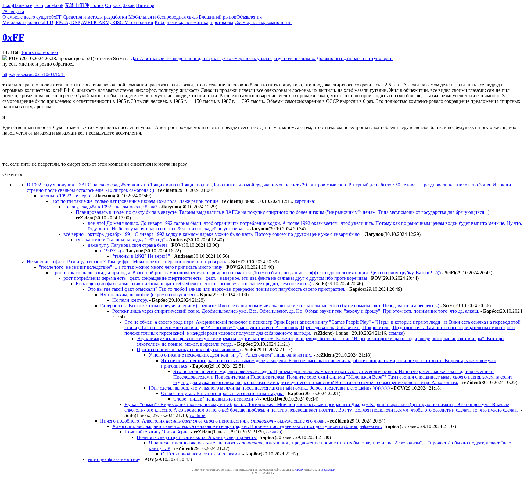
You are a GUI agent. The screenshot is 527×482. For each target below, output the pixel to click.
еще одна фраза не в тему (114, 459)
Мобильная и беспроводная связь (163, 17)
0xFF (56, 17)
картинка (304, 201)
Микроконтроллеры (23, 22)
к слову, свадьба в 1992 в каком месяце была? (110, 206)
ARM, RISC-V (113, 22)
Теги (38, 5)
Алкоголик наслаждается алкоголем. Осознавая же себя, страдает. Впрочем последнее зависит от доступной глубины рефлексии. (247, 426)
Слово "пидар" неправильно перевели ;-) (216, 398)
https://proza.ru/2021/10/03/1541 (33, 74)
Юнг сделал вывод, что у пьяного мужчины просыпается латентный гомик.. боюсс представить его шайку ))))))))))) (269, 387)
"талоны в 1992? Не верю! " (141, 256)
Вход (7, 5)
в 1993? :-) (110, 250)
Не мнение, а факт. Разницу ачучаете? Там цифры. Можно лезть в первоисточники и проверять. (127, 261)
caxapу (299, 469)
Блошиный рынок (217, 17)
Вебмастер (328, 469)
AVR (86, 22)
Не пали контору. (130, 300)
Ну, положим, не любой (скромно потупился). (148, 294)
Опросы (113, 5)
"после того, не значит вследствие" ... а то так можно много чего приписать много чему (130, 267)
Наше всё (22, 5)
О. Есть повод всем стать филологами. (201, 453)
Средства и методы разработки (95, 17)
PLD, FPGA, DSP (62, 22)
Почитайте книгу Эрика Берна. (157, 431)
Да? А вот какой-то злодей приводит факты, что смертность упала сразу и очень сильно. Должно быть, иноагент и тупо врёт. (262, 58)
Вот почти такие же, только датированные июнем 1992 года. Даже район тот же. (135, 201)
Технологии (140, 22)
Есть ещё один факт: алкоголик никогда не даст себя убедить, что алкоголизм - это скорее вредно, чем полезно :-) (193, 283)
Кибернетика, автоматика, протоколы (194, 22)
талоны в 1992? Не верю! (65, 195)
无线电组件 (77, 5)
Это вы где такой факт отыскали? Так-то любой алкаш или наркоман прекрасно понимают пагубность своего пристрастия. (216, 289)
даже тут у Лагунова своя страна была (127, 245)
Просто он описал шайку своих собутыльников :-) (189, 349)
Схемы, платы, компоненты (263, 22)
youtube (197, 415)
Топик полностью (39, 52)
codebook (54, 5)
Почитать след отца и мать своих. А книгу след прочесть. (197, 437)
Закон (129, 5)
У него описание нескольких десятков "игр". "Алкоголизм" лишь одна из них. (230, 355)
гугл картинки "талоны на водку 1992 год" (120, 239)
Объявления (249, 17)
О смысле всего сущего (26, 17)
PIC (95, 22)
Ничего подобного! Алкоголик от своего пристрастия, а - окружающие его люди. (213, 420)
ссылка (396, 333)
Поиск (97, 5)
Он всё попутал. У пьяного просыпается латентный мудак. (222, 393)
